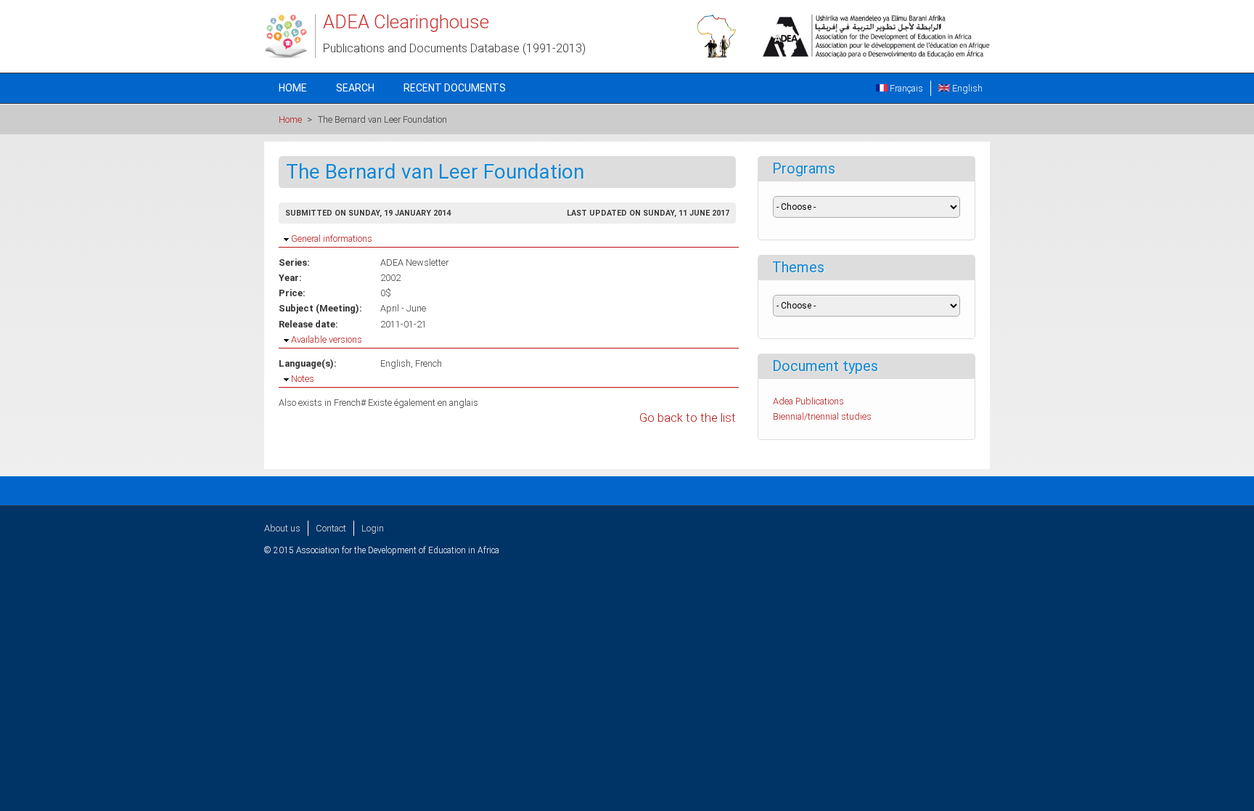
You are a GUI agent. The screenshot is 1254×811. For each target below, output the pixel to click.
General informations (331, 238)
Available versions (326, 339)
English (966, 88)
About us (282, 528)
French (428, 363)
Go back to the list (687, 418)
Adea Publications (808, 401)
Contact (331, 528)
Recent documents (454, 88)
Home (293, 88)
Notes (302, 378)
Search (355, 88)
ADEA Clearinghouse (406, 22)
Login (372, 528)
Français (905, 88)
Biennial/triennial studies (822, 416)
